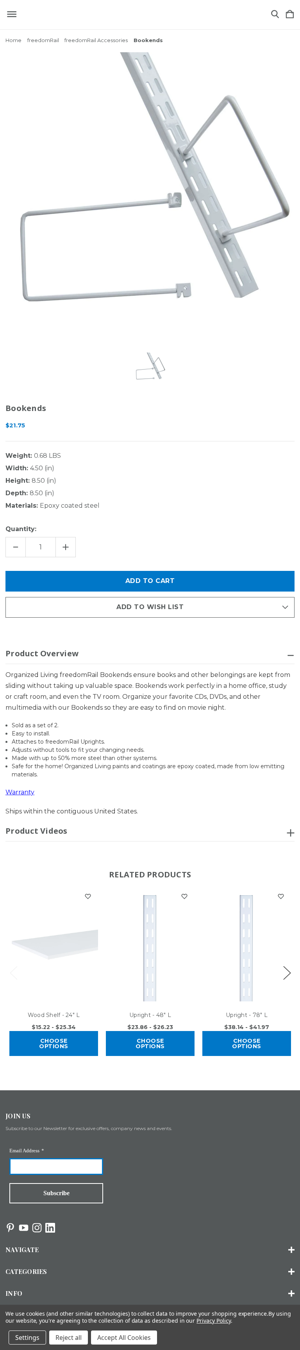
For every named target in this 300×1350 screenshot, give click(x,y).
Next (287, 972)
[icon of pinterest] (10, 1228)
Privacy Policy (213, 1320)
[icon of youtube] (24, 1228)
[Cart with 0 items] (290, 14)
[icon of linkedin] (50, 1228)
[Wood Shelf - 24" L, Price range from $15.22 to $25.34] (53, 944)
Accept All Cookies (124, 1337)
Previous (13, 972)
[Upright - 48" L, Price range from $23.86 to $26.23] (150, 944)
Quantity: (20, 529)
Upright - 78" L (247, 1015)
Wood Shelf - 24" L (54, 1015)
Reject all (68, 1337)
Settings (27, 1337)
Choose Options (53, 1043)
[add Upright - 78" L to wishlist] (281, 896)
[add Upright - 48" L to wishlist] (184, 896)
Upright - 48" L (150, 1015)
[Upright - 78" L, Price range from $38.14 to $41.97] (246, 944)
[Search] (275, 14)
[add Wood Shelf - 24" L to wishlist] (88, 896)
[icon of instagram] (37, 1228)
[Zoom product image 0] (150, 368)
